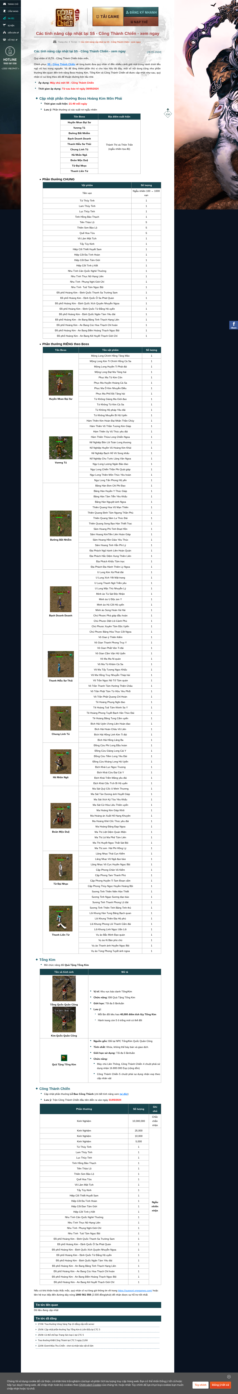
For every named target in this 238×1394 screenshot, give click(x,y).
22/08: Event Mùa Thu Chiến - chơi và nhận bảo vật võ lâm (65, 1346)
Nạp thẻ (141, 21)
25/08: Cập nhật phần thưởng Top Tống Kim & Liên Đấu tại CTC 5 (69, 1329)
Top (168, 113)
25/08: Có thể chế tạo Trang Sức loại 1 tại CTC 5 (61, 1335)
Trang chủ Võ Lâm (67, 17)
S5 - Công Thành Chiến (61, 64)
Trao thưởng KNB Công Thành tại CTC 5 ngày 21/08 (63, 1340)
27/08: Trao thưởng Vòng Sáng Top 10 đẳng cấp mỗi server (66, 1324)
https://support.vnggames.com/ (135, 1290)
